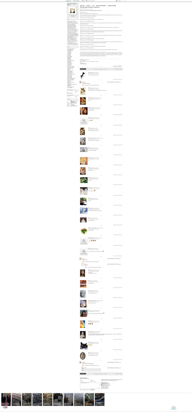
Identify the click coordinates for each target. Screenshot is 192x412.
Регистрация (75, 0)
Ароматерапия (69, 49)
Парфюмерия (69, 73)
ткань (70, 41)
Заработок (68, 62)
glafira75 (84, 82)
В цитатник (120, 79)
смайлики (88, 382)
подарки (76, 35)
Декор (68, 58)
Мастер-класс (69, 70)
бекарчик (90, 352)
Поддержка (116, 0)
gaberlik (84, 362)
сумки (68, 41)
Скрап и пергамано (70, 82)
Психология (69, 77)
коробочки (97, 61)
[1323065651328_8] (83, 33)
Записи (68, 3)
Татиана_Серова (91, 107)
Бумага (68, 51)
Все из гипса (69, 56)
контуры (68, 30)
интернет (68, 64)
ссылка (98, 73)
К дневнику (100, 373)
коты (71, 30)
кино (75, 29)
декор (71, 26)
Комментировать (83, 373)
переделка (72, 34)
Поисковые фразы (74, 105)
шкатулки (68, 44)
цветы (71, 43)
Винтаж (68, 55)
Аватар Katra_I (72, 10)
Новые (121, 373)
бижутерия (69, 22)
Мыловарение (69, 72)
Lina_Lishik (91, 157)
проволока (72, 38)
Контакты (173, 408)
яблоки (77, 44)
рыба (68, 39)
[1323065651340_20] (83, 44)
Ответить (114, 79)
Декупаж (68, 59)
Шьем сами (68, 87)
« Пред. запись (96, 373)
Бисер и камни (69, 50)
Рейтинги (83, 0)
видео (77, 23)
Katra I (67, 4)
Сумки (68, 83)
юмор (74, 44)
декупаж (74, 26)
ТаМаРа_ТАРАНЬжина (92, 300)
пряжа (75, 38)
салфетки (72, 39)
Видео (68, 54)
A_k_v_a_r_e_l (91, 310)
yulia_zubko (91, 208)
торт (71, 41)
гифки (68, 26)
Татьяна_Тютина (91, 331)
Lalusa (90, 198)
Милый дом (69, 71)
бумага (75, 22)
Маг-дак (90, 248)
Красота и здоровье (70, 66)
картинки (69, 29)
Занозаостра (91, 117)
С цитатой (117, 79)
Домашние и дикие (70, 60)
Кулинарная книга (69, 67)
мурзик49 (90, 342)
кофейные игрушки (71, 31)
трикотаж (73, 41)
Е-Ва (90, 280)
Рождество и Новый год (70, 78)
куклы (77, 31)
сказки (68, 40)
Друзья (71, 3)
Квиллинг (68, 65)
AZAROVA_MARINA (92, 237)
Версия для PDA (174, 407)
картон (72, 29)
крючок (75, 31)
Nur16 (90, 128)
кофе (68, 31)
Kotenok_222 (91, 187)
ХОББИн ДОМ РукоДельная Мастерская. (92, 13)
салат (70, 39)
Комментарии (74, 3)
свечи (75, 39)
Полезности (69, 75)
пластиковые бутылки (71, 35)
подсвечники (71, 36)
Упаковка (68, 85)
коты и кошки (75, 30)
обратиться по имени (95, 72)
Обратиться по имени (95, 85)
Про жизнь (68, 76)
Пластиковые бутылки (86, 59)
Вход (79, 0)
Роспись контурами (70, 79)
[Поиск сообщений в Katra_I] (76, 91)
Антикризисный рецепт (70, 48)
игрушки (69, 27)
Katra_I (84, 258)
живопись (68, 61)
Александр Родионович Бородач (117, 54)
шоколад (71, 44)
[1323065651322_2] (83, 21)
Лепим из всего (69, 68)
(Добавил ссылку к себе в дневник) (92, 273)
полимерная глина (70, 37)
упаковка (70, 42)
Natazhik (90, 72)
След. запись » (105, 373)
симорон (68, 81)
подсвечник (68, 36)
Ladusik (90, 290)
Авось (88, 0)
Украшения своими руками (71, 84)
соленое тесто (74, 40)
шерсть (74, 43)
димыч (90, 177)
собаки (71, 40)
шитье (76, 43)
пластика (76, 34)
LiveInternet (68, 0)
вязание (73, 24)
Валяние (68, 53)
